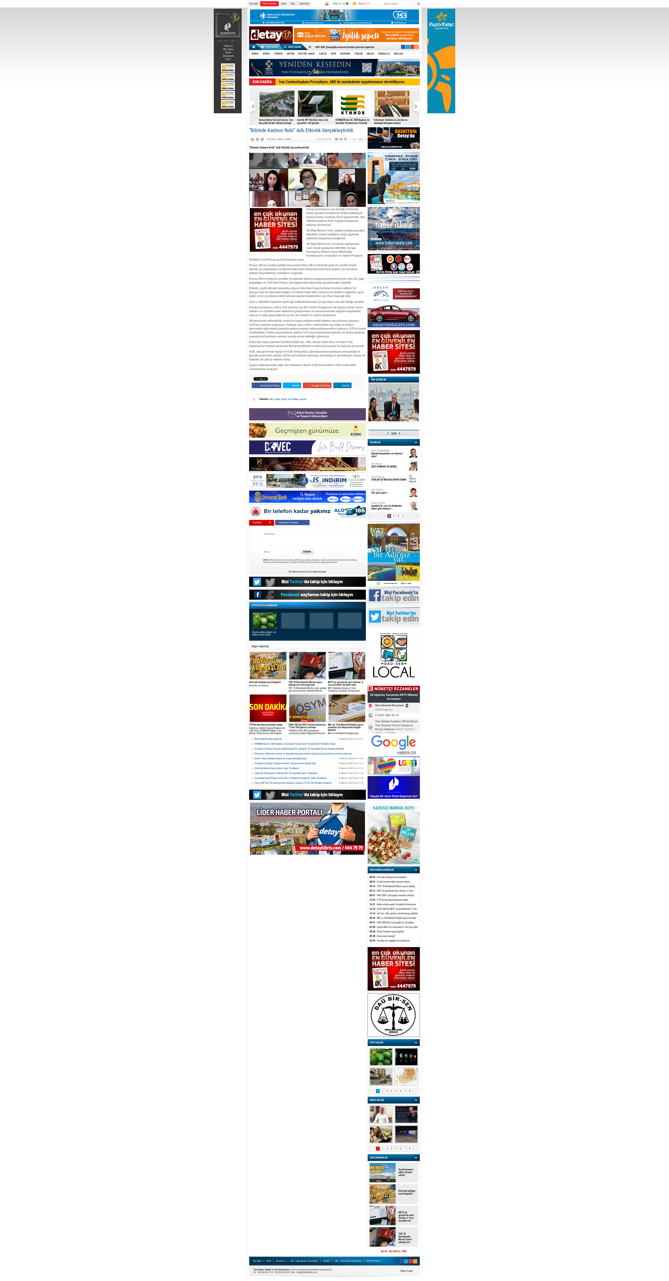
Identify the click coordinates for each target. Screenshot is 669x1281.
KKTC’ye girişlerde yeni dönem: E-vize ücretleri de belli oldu (391, 892)
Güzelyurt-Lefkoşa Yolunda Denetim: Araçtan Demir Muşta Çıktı (285, 763)
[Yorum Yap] (336, 139)
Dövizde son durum (265, 684)
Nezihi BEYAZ (379, 504)
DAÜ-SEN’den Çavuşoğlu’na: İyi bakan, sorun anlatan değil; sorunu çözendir (392, 924)
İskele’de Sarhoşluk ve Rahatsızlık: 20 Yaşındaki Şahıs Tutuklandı (286, 773)
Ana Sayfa (254, 3)
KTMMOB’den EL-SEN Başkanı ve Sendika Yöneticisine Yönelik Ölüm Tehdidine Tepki (295, 743)
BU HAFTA (394, 1251)
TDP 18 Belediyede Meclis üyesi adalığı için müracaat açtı (392, 888)
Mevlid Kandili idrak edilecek (268, 739)
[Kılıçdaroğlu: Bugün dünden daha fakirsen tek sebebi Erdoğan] (381, 1114)
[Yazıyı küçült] (353, 139)
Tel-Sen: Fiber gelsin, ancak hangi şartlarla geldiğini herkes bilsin (350, 47)
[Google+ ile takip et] (412, 47)
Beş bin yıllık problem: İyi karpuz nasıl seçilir (264, 633)
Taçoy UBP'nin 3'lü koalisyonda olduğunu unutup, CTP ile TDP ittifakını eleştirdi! (313, 122)
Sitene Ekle (304, 3)
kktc (272, 399)
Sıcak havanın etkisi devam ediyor (390, 881)
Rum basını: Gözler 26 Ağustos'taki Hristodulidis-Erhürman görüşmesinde (388, 122)
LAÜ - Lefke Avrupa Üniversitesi (348, 1261)
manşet (302, 399)
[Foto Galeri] (270, 47)
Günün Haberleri (269, 3)
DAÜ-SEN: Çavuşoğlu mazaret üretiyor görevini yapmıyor (392, 897)
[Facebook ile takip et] (403, 47)
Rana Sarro (385, 493)
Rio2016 (326, 1261)
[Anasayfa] (254, 47)
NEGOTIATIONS (373, 1261)
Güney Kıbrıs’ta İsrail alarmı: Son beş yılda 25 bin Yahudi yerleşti (394, 929)
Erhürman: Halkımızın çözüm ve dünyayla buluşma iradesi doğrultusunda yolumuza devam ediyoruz (303, 753)
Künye (283, 3)
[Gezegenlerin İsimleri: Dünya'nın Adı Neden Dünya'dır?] (406, 1057)
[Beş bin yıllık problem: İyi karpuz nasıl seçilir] (381, 1057)
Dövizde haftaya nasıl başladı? (388, 877)
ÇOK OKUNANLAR (379, 1157)
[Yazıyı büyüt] (361, 139)
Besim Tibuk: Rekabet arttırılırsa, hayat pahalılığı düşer (276, 121)
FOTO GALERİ (376, 1042)
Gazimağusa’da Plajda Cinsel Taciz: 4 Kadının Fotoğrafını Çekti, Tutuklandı (290, 778)
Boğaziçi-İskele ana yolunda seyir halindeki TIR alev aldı (353, 121)
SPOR (268, 1261)
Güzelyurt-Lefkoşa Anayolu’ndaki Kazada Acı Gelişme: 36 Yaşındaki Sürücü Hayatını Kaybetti (299, 748)
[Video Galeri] (292, 47)
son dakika (292, 399)
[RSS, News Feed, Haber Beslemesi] (417, 47)
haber (277, 399)
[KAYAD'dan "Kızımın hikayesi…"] (381, 1134)
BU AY (384, 1251)
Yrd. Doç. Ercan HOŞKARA (389, 479)
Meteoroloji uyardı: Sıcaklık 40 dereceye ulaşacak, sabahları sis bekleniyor (393, 906)
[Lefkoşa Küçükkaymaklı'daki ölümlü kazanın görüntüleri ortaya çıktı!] (406, 1134)
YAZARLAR (375, 442)
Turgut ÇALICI (382, 465)
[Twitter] (257, 139)
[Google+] (262, 139)
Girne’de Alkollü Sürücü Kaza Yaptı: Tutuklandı (277, 768)
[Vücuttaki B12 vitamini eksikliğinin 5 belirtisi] (406, 1077)
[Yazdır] (345, 139)
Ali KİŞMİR (380, 452)
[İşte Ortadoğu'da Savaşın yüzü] (381, 1077)
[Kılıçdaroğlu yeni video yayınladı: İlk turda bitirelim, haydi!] (406, 1114)
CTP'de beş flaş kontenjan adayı (389, 899)
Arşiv (293, 3)
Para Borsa (280, 1261)
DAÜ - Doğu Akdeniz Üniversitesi (304, 1261)
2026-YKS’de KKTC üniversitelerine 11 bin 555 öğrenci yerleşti (393, 911)
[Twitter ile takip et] (408, 47)
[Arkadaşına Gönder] (341, 139)
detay (283, 399)
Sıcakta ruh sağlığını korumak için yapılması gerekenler (390, 942)
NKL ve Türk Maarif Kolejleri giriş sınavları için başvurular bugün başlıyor (347, 729)
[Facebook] (252, 139)
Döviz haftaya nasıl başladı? (387, 931)
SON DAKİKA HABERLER (382, 869)
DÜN (404, 1251)
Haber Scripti (406, 1270)
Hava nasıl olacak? (382, 936)
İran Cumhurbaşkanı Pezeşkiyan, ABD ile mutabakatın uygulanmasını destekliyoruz (342, 82)
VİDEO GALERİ (377, 1100)
